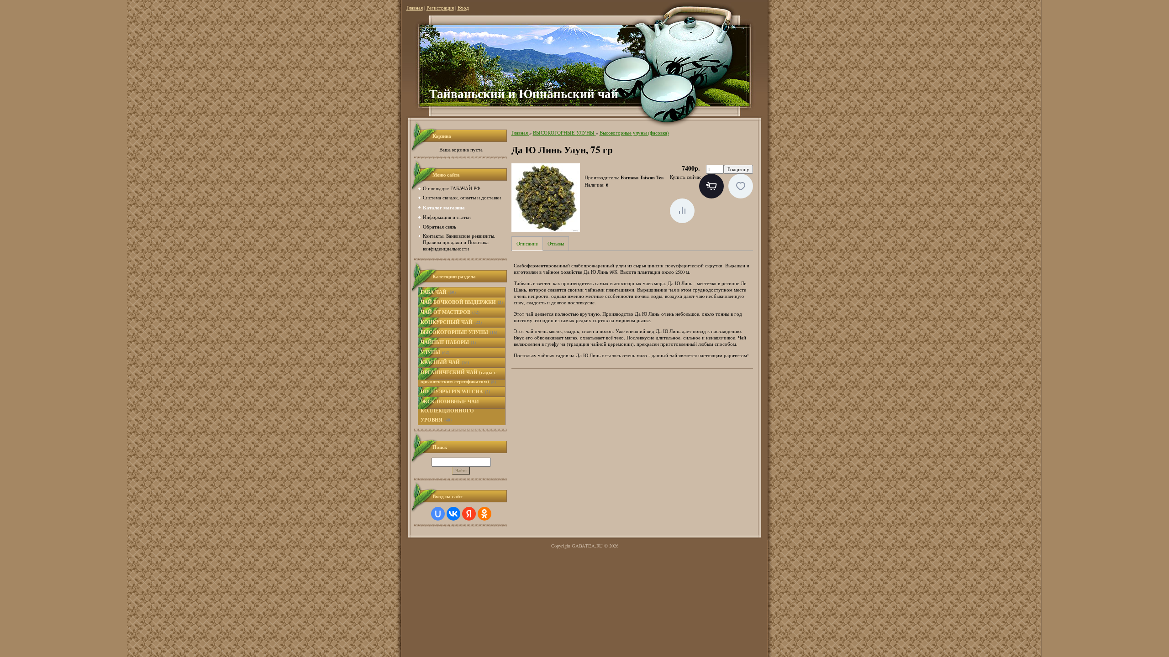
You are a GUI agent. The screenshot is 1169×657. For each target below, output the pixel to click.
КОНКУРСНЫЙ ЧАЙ (451, 322)
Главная (414, 8)
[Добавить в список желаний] (740, 186)
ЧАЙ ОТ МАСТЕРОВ (450, 312)
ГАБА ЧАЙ (438, 292)
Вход (463, 8)
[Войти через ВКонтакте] (453, 514)
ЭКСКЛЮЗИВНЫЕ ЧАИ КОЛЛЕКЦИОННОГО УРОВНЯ (450, 410)
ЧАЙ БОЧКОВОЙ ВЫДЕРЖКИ (462, 302)
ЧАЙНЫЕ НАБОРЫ (448, 342)
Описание (527, 243)
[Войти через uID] (438, 514)
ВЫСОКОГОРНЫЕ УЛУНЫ (459, 332)
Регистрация (440, 8)
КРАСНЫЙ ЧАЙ (445, 362)
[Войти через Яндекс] (469, 514)
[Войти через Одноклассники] (484, 514)
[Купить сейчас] (711, 186)
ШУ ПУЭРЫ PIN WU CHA (455, 391)
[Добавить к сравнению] (682, 210)
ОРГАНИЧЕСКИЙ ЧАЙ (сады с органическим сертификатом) (458, 377)
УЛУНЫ (435, 352)
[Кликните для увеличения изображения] (545, 197)
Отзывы (556, 243)
